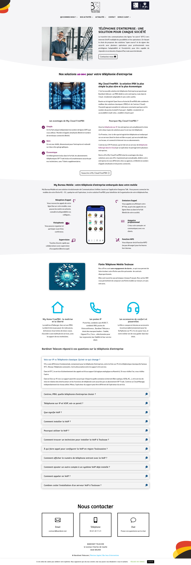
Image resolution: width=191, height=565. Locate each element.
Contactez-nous (107, 56)
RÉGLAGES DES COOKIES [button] (138, 562)
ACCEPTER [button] (150, 562)
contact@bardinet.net (58, 531)
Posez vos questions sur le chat (133, 531)
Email (57, 527)
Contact (111, 17)
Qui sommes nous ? (68, 17)
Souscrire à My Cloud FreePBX (94, 173)
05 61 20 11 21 (95, 531)
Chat (133, 527)
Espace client (123, 17)
